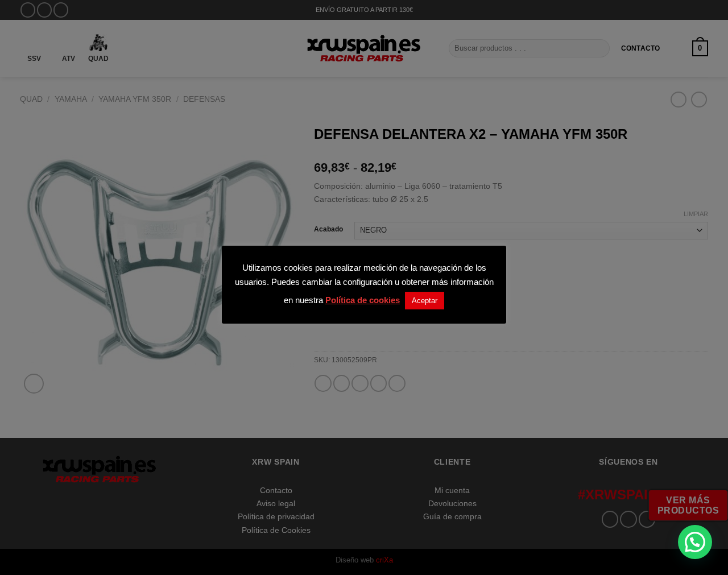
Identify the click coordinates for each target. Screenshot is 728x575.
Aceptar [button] (424, 300)
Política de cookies (362, 300)
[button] (695, 542)
